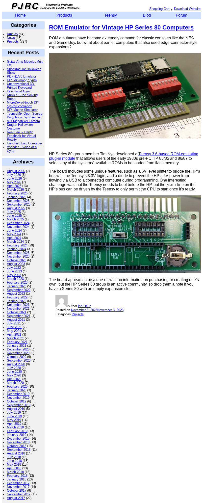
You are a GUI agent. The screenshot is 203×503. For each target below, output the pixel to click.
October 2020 (16, 357)
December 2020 (18, 349)
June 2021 (14, 327)
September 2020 (18, 360)
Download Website (187, 9)
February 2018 (17, 475)
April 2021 (14, 334)
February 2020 (17, 386)
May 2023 (14, 275)
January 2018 (16, 479)
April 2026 (14, 186)
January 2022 (16, 301)
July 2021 (14, 323)
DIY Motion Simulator (22, 110)
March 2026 (15, 189)
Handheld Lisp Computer (24, 143)
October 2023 (16, 260)
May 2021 (14, 331)
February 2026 (17, 193)
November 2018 (18, 442)
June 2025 (14, 215)
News (11, 38)
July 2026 (14, 175)
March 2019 (15, 427)
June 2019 (14, 416)
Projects (13, 41)
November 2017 (18, 487)
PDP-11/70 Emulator (21, 76)
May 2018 (14, 464)
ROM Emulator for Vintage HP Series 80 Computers (121, 27)
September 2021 (18, 316)
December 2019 (18, 394)
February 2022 (17, 297)
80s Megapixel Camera (23, 121)
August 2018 (16, 453)
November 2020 (18, 353)
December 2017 (18, 483)
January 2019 (16, 435)
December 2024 (18, 223)
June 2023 (14, 271)
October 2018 (16, 446)
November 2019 (18, 397)
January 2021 (16, 345)
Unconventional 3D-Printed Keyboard (21, 85)
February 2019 (17, 431)
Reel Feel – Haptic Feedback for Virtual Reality (21, 135)
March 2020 (15, 383)
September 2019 (18, 405)
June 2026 (14, 178)
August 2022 (16, 293)
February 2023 (17, 282)
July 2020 (14, 368)
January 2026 (16, 197)
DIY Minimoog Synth (22, 80)
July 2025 (14, 212)
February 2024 (17, 245)
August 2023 (16, 264)
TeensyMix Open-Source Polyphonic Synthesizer (24, 115)
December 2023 (18, 253)
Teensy (110, 15)
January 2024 (16, 249)
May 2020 (14, 375)
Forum (181, 15)
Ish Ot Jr (84, 306)
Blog (147, 15)
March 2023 (15, 279)
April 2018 (14, 468)
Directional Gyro (18, 91)
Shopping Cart (159, 9)
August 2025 (16, 208)
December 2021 (18, 305)
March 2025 (15, 219)
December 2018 (18, 438)
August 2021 (16, 319)
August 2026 (16, 171)
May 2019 (14, 420)
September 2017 (18, 494)
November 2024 (18, 227)
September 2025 (18, 204)
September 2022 (18, 290)
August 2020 (16, 364)
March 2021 (15, 338)
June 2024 (14, 230)
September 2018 (18, 449)
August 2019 (16, 409)
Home (20, 15)
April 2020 (14, 379)
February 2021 (17, 342)
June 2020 (14, 371)
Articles (12, 34)
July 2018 (14, 457)
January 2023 (16, 286)
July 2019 (14, 412)
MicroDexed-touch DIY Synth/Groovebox (23, 104)
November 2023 (18, 256)
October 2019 (16, 401)
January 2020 (16, 390)
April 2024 (14, 238)
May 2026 (14, 182)
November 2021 (18, 308)
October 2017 (16, 490)
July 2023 (14, 267)
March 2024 (15, 241)
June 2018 (14, 461)
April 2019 (14, 423)
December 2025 (18, 201)
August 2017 (16, 498)
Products (64, 15)
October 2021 (16, 312)
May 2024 (14, 234)
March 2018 (15, 472)
